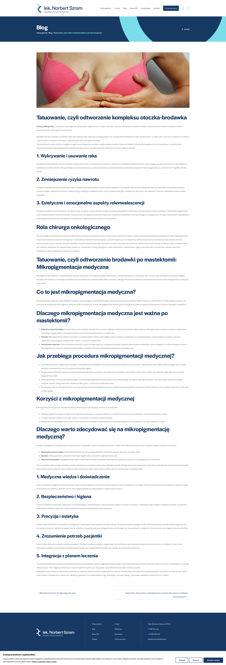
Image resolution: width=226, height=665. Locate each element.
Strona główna (105, 8)
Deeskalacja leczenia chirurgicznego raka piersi (57, 593)
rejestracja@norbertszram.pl (157, 639)
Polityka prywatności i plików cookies (44, 661)
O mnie (117, 8)
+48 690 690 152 (154, 634)
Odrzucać (195, 660)
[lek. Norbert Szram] (59, 8)
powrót (187, 29)
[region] (113, 658)
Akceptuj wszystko (213, 660)
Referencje (118, 629)
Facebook (183, 8)
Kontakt (157, 8)
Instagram (188, 8)
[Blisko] (224, 652)
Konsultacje (146, 8)
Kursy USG (134, 8)
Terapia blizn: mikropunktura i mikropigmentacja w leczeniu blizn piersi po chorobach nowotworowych (156, 595)
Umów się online (171, 8)
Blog (125, 8)
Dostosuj (182, 660)
